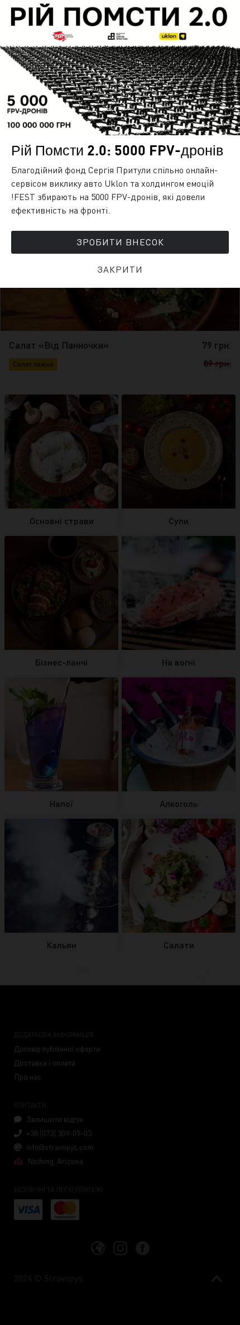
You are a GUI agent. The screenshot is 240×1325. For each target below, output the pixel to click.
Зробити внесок (120, 242)
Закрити (120, 269)
